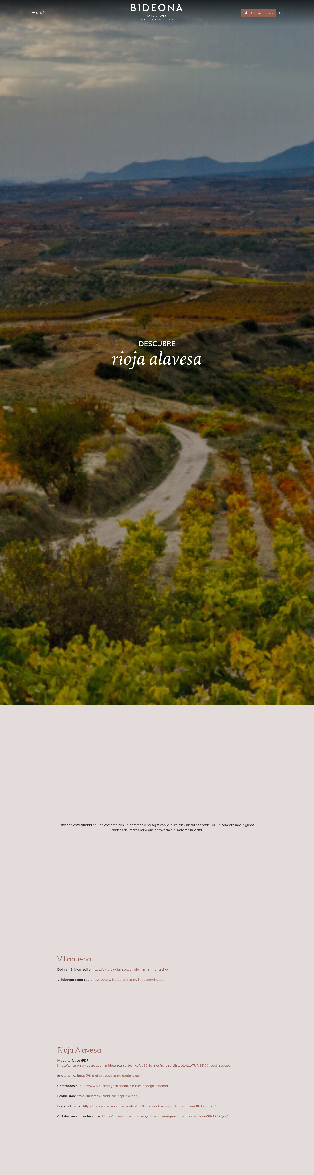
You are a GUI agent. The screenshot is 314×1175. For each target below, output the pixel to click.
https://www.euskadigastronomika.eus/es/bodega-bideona (123, 1086)
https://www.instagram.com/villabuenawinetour (129, 979)
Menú (40, 13)
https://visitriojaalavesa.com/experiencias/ (108, 1075)
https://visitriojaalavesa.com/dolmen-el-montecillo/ (130, 969)
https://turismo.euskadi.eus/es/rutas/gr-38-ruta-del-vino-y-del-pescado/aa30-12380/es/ (149, 1106)
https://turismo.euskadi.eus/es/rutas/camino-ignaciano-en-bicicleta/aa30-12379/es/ (165, 1116)
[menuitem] (281, 13)
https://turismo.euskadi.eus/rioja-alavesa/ (107, 1096)
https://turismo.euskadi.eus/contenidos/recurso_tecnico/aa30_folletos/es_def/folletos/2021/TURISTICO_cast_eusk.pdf (144, 1065)
